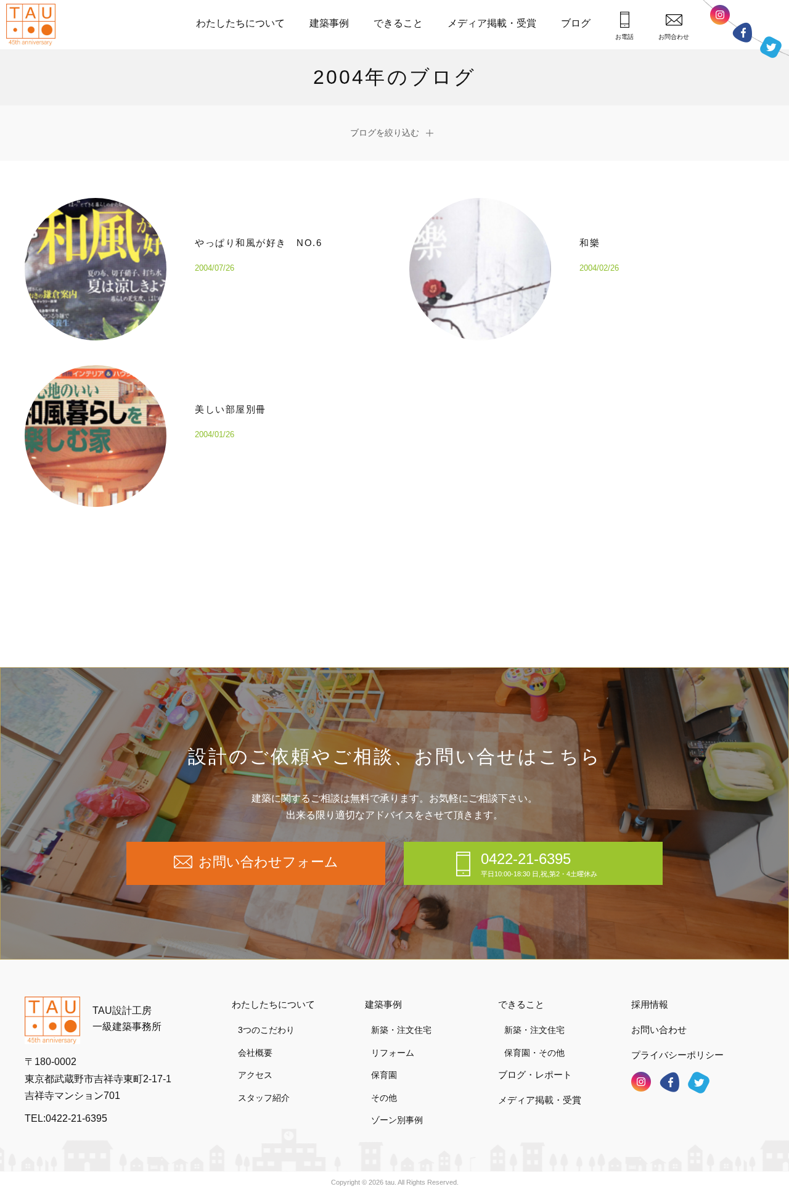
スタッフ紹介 (264, 1098)
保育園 (384, 1075)
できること (398, 23)
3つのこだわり (266, 1030)
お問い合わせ (659, 1029)
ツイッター (771, 47)
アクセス (255, 1075)
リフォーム (392, 1053)
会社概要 (255, 1053)
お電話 (624, 36)
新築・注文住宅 (401, 1030)
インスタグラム (720, 15)
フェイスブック (742, 32)
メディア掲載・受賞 (492, 23)
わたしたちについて (240, 23)
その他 (384, 1098)
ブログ (576, 23)
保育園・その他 (534, 1053)
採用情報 (649, 1004)
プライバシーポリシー (677, 1055)
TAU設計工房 (34, 25)
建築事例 (329, 23)
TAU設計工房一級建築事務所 (126, 1018)
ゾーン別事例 (397, 1120)
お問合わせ (673, 36)
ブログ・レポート (535, 1074)
